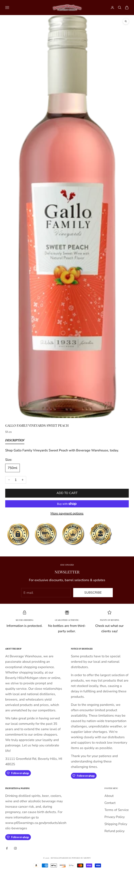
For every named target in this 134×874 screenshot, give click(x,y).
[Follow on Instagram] (15, 848)
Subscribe (93, 592)
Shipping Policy (115, 824)
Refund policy (114, 831)
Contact (110, 803)
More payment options (67, 513)
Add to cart (67, 493)
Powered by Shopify (81, 858)
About (109, 796)
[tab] (14, 441)
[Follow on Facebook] (6, 848)
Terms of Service (116, 810)
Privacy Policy (114, 817)
